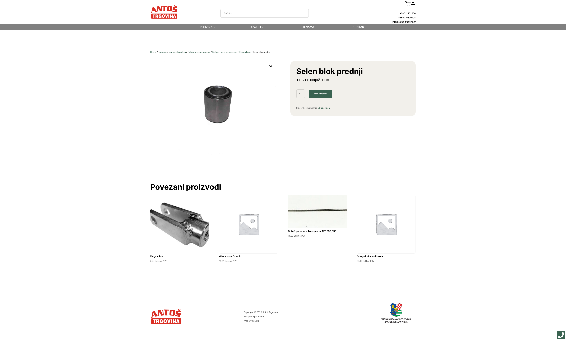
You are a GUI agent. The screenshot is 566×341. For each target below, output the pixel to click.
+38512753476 (408, 13)
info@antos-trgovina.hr (404, 22)
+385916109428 (407, 17)
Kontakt (359, 27)
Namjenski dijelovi (177, 52)
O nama (308, 27)
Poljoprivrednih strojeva (199, 52)
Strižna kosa (245, 52)
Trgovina (205, 27)
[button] (270, 66)
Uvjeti (256, 27)
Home (153, 52)
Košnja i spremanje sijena (224, 52)
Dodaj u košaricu (320, 94)
